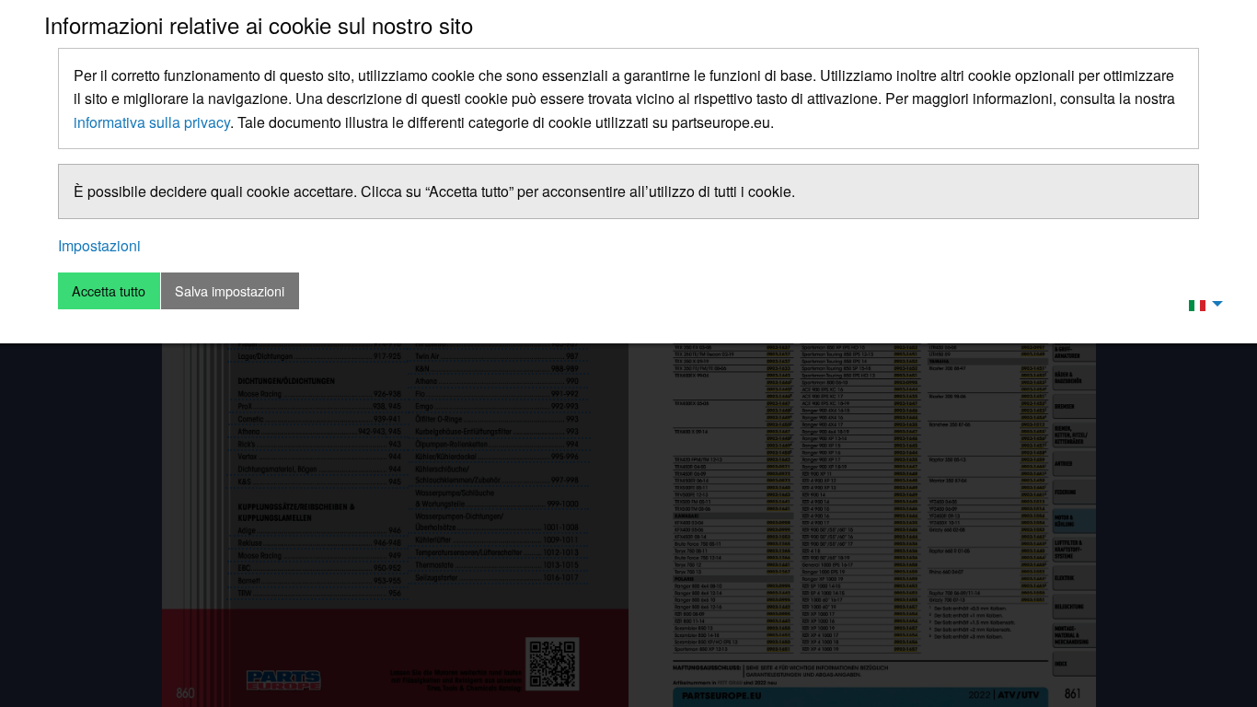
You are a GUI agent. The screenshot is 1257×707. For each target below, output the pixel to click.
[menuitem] (1201, 303)
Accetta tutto (108, 290)
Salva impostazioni (229, 290)
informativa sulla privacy (152, 122)
